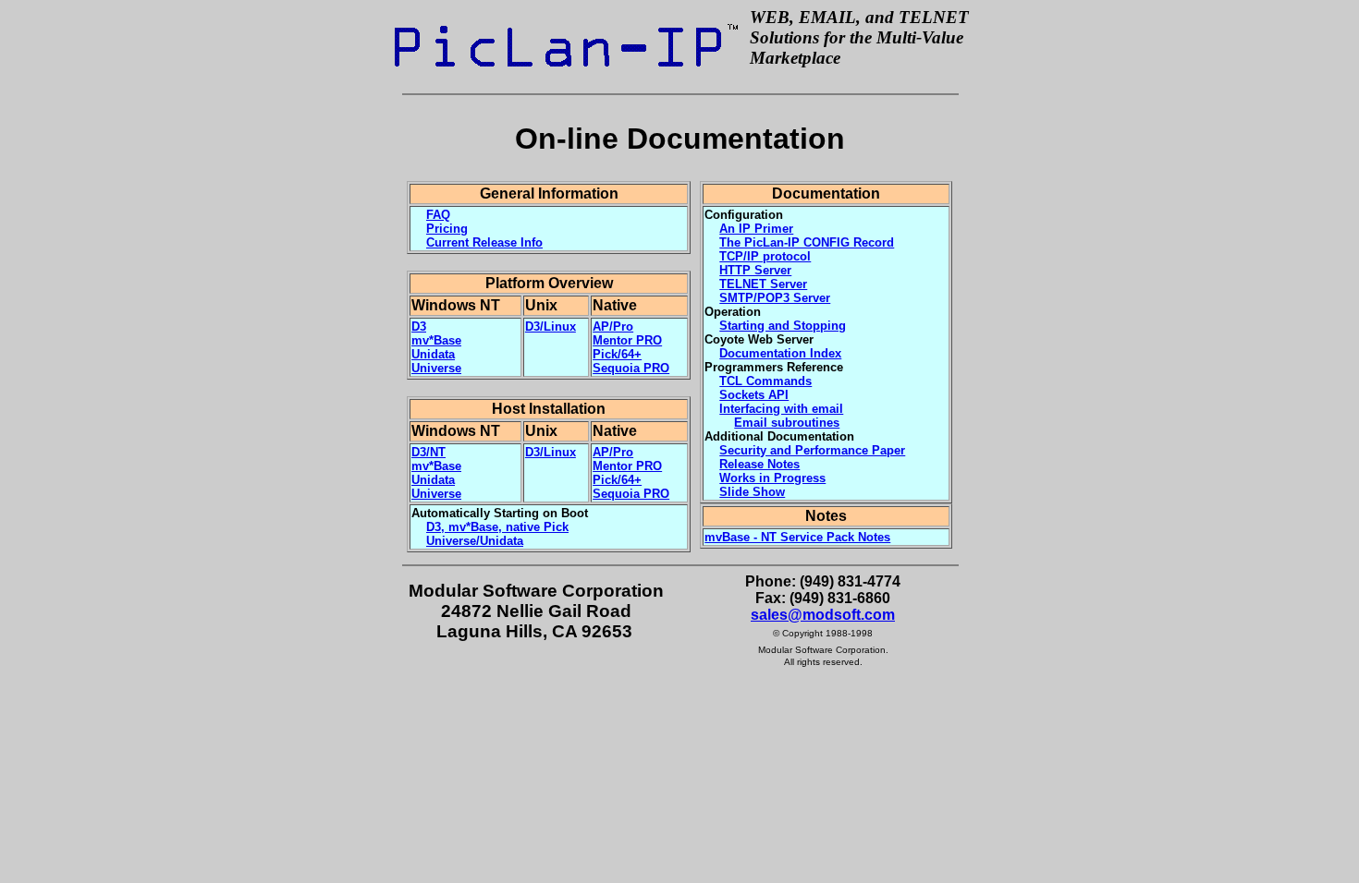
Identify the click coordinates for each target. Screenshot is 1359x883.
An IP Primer (756, 229)
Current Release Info (484, 242)
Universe (436, 368)
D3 (418, 326)
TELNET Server (763, 284)
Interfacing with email (781, 409)
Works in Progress (772, 478)
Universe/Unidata (474, 541)
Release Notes (759, 464)
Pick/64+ (617, 354)
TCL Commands (765, 381)
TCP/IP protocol (765, 256)
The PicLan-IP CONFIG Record (806, 242)
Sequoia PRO (631, 368)
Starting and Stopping (782, 326)
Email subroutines (786, 422)
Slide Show (752, 492)
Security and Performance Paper (812, 450)
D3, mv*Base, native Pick (497, 527)
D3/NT (428, 452)
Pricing (447, 229)
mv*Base (436, 340)
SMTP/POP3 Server (774, 298)
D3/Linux (550, 326)
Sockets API (754, 395)
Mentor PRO (627, 340)
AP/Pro (613, 326)
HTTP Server (755, 270)
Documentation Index (780, 353)
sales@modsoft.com (823, 615)
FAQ (438, 215)
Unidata (433, 354)
